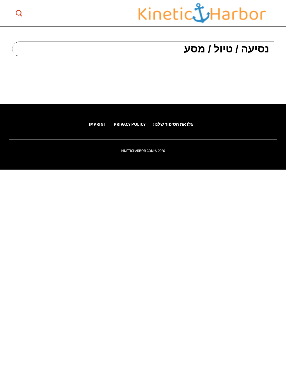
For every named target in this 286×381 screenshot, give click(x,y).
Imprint (97, 124)
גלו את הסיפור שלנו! (173, 124)
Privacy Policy (130, 124)
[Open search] (19, 13)
